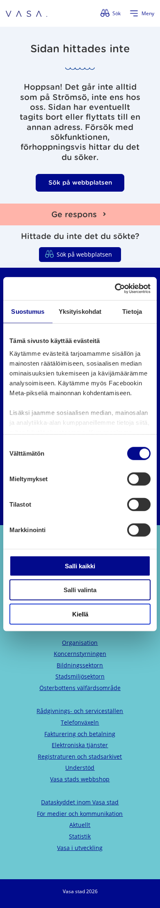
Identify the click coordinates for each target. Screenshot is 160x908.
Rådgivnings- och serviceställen (80, 711)
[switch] (139, 478)
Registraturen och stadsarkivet (80, 756)
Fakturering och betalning (79, 734)
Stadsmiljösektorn (80, 676)
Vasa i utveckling (80, 848)
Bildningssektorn (80, 665)
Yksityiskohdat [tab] (80, 311)
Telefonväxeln (80, 722)
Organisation (80, 642)
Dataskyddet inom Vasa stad (80, 802)
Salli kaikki (80, 565)
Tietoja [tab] (132, 311)
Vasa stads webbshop (80, 779)
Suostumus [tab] (27, 311)
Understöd (79, 767)
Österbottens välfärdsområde (80, 688)
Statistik (80, 836)
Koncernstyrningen (80, 654)
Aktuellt (79, 825)
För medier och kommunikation (80, 814)
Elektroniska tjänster (80, 745)
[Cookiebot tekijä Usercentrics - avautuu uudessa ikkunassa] (115, 288)
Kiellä (80, 613)
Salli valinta (80, 589)
